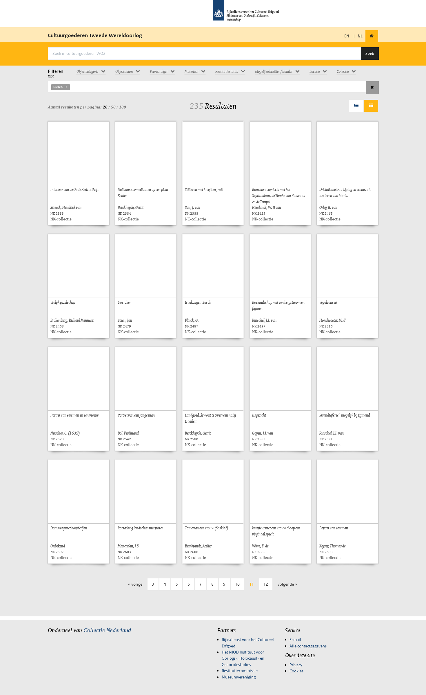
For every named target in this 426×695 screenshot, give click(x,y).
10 (237, 584)
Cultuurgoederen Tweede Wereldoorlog (95, 35)
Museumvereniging (239, 677)
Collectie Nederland (107, 630)
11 (251, 584)
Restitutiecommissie (240, 670)
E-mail (295, 639)
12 (265, 584)
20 (105, 107)
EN (346, 36)
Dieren (58, 87)
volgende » (287, 584)
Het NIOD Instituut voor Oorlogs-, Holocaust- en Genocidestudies (243, 658)
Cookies (296, 671)
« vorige (135, 584)
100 (122, 107)
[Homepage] (371, 36)
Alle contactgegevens (308, 646)
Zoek (369, 53)
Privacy (296, 664)
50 (113, 107)
